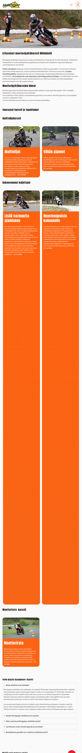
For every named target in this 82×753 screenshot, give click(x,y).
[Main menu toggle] (71, 4)
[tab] (39, 697)
